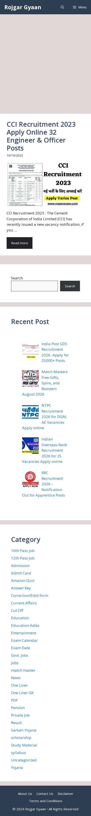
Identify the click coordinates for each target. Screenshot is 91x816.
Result (16, 722)
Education (20, 617)
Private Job (20, 715)
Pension (18, 707)
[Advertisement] (45, 62)
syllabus (18, 752)
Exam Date (20, 647)
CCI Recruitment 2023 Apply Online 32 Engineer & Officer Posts (41, 136)
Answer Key (21, 587)
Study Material (24, 745)
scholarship (21, 737)
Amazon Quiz (22, 580)
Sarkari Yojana (23, 730)
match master (23, 670)
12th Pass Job (22, 558)
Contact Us (44, 793)
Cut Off (17, 610)
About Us (25, 793)
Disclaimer (65, 793)
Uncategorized (24, 760)
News (16, 677)
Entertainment (23, 632)
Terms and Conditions (45, 801)
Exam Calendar (24, 640)
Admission (20, 565)
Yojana (17, 767)
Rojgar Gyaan (22, 7)
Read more (19, 243)
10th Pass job (22, 550)
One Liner (19, 685)
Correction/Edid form (29, 595)
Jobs (15, 662)
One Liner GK (22, 692)
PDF (14, 700)
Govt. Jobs (19, 655)
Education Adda (25, 625)
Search (17, 278)
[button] (62, 7)
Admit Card (21, 573)
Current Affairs (24, 602)
